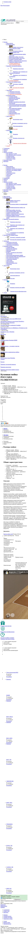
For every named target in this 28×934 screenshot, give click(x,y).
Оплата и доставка (8, 152)
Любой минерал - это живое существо (10, 346)
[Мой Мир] (6, 423)
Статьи (5, 921)
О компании (6, 148)
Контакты (5, 161)
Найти (5, 194)
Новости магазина (6, 898)
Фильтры (8, 130)
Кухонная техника (10, 95)
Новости (5, 149)
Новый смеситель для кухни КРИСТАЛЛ (11, 318)
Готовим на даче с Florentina (7, 331)
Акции (5, 151)
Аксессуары (9, 116)
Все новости (4, 316)
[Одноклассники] (4, 423)
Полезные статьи (7, 160)
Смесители (9, 90)
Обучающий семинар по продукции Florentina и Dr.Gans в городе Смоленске (12, 322)
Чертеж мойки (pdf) (8, 534)
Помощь (3, 907)
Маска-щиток (9, 43)
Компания (3, 904)
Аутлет (8, 146)
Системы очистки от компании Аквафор (11, 325)
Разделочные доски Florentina (8, 358)
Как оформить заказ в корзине (13, 154)
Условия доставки (10, 157)
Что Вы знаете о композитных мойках (10, 352)
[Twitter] (3, 423)
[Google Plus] (7, 423)
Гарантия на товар (10, 158)
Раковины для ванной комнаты (14, 66)
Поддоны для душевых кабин (13, 82)
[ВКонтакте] (1, 423)
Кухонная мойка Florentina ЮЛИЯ (9, 340)
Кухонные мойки (10, 44)
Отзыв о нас (6, 911)
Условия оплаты (10, 156)
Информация (4, 906)
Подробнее (9, 676)
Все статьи (3, 334)
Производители (7, 923)
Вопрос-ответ (6, 922)
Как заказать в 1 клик (11, 153)
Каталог (5, 42)
